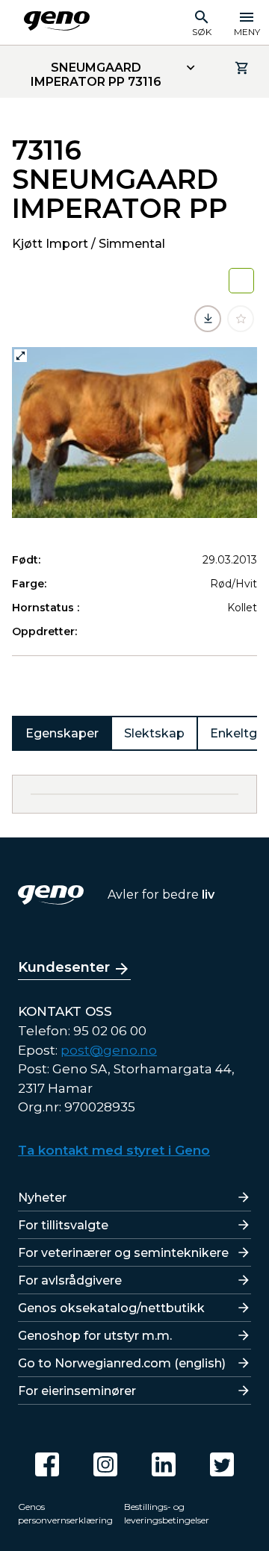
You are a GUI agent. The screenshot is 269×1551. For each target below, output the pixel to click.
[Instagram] (105, 1464)
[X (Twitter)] (222, 1464)
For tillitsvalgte (63, 1225)
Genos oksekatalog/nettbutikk (111, 1308)
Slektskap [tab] (154, 733)
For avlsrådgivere (70, 1280)
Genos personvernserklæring (65, 1513)
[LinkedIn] (164, 1464)
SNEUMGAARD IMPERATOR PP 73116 (96, 74)
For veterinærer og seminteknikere (123, 1253)
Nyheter (42, 1197)
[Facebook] (47, 1464)
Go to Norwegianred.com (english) (122, 1363)
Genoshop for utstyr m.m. (95, 1336)
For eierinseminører (77, 1391)
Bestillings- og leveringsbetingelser (166, 1513)
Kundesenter (64, 967)
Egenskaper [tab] (62, 733)
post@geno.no (109, 1050)
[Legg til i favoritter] (240, 318)
